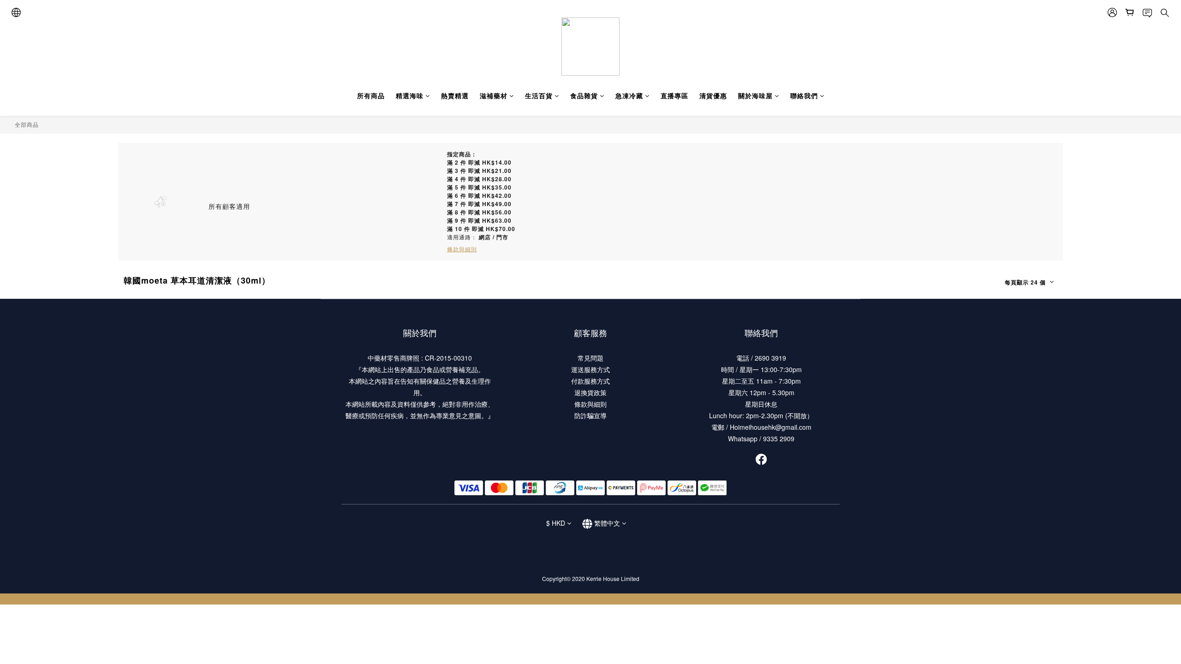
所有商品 (371, 95)
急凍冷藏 (629, 95)
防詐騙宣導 (590, 415)
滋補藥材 (493, 95)
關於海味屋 (755, 95)
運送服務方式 (590, 369)
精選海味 (409, 95)
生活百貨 (539, 95)
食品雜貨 (584, 95)
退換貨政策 (590, 392)
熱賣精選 (455, 95)
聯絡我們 (804, 95)
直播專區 (674, 95)
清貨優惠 (713, 95)
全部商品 (27, 124)
